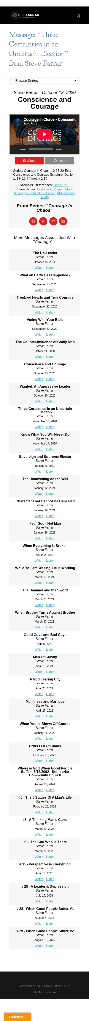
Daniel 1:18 (61, 185)
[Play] (15, 149)
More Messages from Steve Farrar (43, 191)
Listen (62, 160)
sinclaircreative (44, 992)
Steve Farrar (53, 986)
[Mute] (67, 149)
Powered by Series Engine (44, 958)
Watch (31, 160)
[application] (44, 134)
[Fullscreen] (74, 149)
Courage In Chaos (50, 189)
